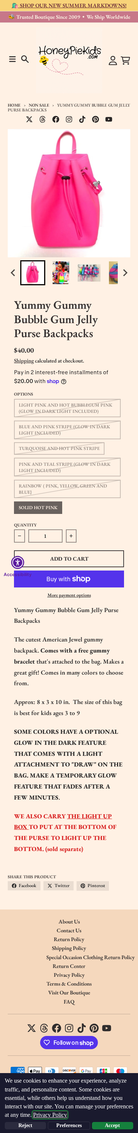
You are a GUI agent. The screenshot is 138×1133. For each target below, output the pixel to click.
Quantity (25, 525)
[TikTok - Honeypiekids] (82, 119)
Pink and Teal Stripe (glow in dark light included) (64, 467)
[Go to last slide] (13, 273)
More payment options (69, 595)
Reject (25, 1125)
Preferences (69, 1125)
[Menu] (12, 59)
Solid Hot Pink (38, 507)
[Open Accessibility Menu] (17, 562)
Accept (112, 1125)
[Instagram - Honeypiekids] (69, 119)
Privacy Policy (50, 1115)
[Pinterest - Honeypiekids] (96, 119)
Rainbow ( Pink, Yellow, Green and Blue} (63, 489)
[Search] (25, 59)
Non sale (39, 105)
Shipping (24, 360)
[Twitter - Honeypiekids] (29, 119)
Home (14, 105)
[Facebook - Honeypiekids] (56, 119)
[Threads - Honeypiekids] (42, 119)
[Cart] (125, 60)
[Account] (113, 60)
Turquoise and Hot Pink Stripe (59, 448)
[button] (32, 272)
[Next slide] (124, 273)
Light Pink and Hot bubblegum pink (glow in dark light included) (65, 408)
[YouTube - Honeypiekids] (109, 119)
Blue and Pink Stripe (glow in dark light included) (64, 429)
